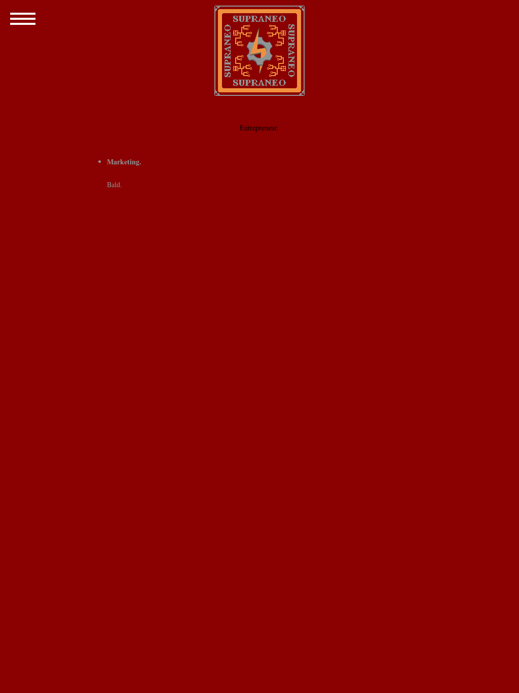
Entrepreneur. (259, 127)
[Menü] (22, 17)
